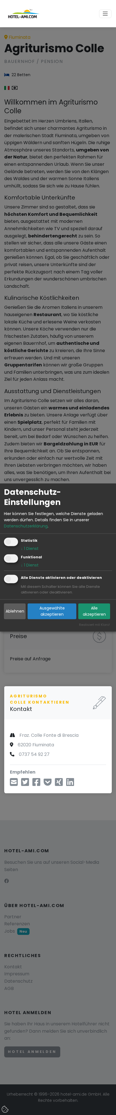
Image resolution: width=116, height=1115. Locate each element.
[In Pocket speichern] (48, 784)
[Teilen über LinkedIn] (70, 784)
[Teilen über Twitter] (25, 784)
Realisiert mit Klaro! (94, 625)
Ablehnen (15, 611)
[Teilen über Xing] (59, 784)
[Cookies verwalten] (5, 1109)
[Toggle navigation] (105, 14)
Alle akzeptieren (94, 611)
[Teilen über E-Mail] (14, 784)
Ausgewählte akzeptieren (52, 611)
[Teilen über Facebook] (36, 784)
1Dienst (30, 548)
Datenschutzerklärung (26, 526)
